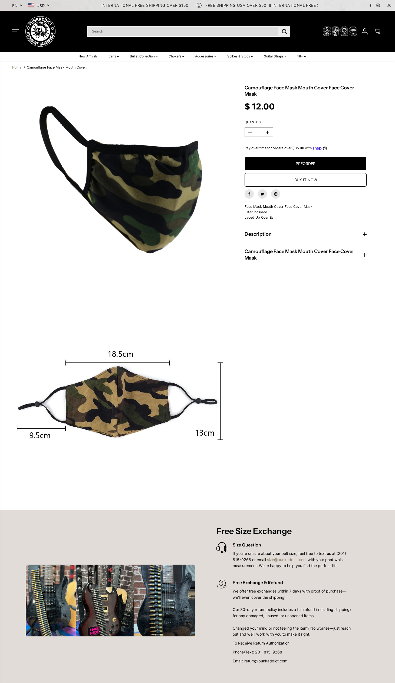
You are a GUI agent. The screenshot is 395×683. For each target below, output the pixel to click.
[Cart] (377, 31)
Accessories (204, 56)
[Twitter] (262, 194)
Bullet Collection (143, 56)
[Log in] (364, 31)
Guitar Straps (274, 56)
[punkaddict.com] (40, 31)
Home (16, 67)
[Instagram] (378, 5)
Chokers (175, 56)
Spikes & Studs (239, 56)
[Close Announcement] (389, 5)
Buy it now (305, 179)
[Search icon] (284, 31)
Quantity (253, 122)
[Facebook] (370, 5)
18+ (300, 56)
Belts (112, 56)
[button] (15, 31)
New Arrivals (88, 56)
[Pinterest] (275, 194)
